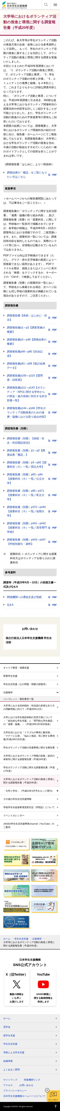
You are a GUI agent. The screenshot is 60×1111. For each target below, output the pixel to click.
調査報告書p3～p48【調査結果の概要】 (26, 341)
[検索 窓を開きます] (46, 4)
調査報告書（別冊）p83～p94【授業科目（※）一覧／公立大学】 (25, 478)
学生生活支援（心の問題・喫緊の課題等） (25, 684)
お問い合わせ (26, 1085)
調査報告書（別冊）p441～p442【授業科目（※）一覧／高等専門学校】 (27, 527)
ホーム (6, 938)
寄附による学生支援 (13, 1052)
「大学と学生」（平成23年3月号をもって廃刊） (28, 790)
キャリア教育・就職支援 (16, 667)
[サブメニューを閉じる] (57, 692)
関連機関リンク (32, 1079)
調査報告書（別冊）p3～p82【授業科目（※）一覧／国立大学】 (26, 464)
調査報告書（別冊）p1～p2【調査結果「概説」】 (26, 452)
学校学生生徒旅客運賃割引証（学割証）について (29, 807)
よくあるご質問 (11, 1069)
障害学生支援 (10, 676)
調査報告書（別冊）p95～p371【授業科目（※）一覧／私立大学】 (25, 495)
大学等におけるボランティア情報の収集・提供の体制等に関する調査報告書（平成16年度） (29, 757)
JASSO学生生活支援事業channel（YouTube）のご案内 (28, 825)
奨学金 (6, 1027)
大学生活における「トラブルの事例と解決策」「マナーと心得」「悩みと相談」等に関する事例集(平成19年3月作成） (29, 736)
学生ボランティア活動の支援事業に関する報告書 (29, 747)
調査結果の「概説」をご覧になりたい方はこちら (27, 174)
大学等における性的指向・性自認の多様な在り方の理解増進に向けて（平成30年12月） (29, 707)
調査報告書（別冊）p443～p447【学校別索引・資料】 (26, 541)
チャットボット (53, 1100)
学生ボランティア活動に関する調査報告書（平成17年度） (29, 769)
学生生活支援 (21, 938)
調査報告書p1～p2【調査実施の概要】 (26, 329)
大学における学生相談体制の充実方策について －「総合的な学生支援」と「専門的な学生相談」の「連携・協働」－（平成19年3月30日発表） (29, 720)
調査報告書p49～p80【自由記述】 (25, 353)
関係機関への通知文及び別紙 (24, 597)
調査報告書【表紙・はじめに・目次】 (27, 317)
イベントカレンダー (13, 815)
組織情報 (8, 1061)
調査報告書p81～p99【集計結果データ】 (26, 365)
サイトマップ (10, 1079)
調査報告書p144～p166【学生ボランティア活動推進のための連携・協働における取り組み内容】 (27, 412)
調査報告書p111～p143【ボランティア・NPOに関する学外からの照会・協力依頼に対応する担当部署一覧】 (27, 394)
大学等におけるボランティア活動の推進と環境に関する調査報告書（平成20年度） (29, 781)
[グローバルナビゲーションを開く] (55, 4)
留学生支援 (9, 1035)
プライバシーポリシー (15, 1090)
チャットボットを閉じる (47, 1090)
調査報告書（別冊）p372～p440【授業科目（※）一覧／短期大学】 (26, 511)
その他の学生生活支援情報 (17, 799)
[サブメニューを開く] (57, 791)
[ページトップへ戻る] (56, 1106)
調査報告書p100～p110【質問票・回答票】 (25, 377)
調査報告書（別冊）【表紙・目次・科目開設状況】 (25, 440)
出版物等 (8, 692)
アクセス (8, 1085)
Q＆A (10, 604)
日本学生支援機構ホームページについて (24, 1096)
